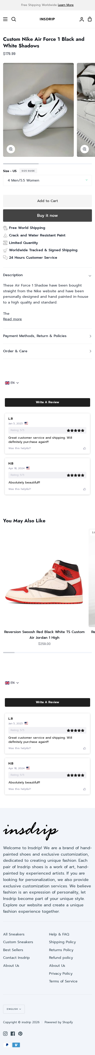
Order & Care (15, 351)
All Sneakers (14, 934)
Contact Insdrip (16, 957)
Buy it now (47, 215)
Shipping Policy (62, 942)
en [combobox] (13, 383)
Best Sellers (13, 950)
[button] (47, 402)
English (12, 1009)
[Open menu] (4, 19)
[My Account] (80, 19)
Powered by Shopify (59, 1022)
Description (13, 275)
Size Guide (28, 170)
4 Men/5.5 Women (23, 180)
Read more (12, 319)
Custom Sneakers (18, 942)
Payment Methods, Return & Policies (34, 336)
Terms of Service (63, 981)
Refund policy (61, 957)
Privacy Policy (60, 973)
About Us (11, 965)
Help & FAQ (59, 934)
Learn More (66, 5)
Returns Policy (61, 950)
